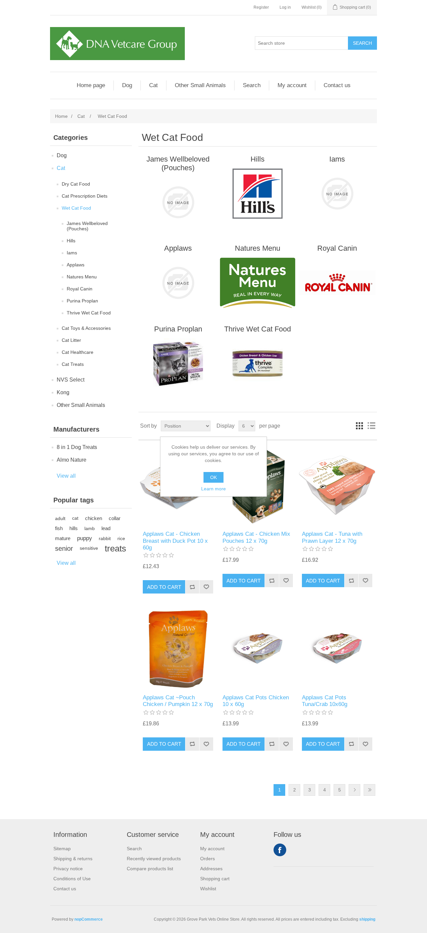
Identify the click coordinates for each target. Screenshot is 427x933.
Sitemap (62, 848)
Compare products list (150, 868)
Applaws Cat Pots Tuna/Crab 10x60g (324, 700)
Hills (71, 240)
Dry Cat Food (76, 184)
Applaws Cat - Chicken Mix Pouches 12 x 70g (256, 537)
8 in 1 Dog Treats (77, 447)
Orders (207, 858)
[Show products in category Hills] (257, 194)
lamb (89, 528)
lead (105, 528)
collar (114, 518)
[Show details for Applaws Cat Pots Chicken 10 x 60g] (257, 648)
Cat (153, 85)
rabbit (105, 538)
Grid (359, 426)
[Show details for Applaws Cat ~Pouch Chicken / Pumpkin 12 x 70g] (178, 648)
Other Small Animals (200, 85)
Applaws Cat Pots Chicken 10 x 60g (256, 700)
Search (252, 85)
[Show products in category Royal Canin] (337, 283)
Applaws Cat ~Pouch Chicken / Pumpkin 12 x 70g (178, 700)
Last (369, 790)
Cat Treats (73, 364)
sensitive (89, 548)
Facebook (280, 850)
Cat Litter (71, 340)
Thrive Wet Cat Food (89, 312)
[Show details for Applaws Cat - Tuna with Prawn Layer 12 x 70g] (337, 485)
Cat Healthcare (77, 352)
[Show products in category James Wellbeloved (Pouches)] (178, 202)
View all (66, 476)
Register (261, 7)
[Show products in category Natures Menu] (257, 283)
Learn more (213, 488)
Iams (72, 252)
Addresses (211, 868)
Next (354, 790)
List (371, 426)
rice (121, 538)
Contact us (337, 85)
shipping (367, 919)
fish (59, 528)
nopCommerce (88, 919)
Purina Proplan (82, 300)
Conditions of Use (72, 878)
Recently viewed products (154, 858)
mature (62, 538)
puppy (84, 538)
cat (75, 518)
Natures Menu (82, 276)
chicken (93, 518)
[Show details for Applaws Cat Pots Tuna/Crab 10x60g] (337, 648)
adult (60, 518)
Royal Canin (79, 288)
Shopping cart (215, 878)
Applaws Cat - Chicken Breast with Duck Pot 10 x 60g (175, 541)
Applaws (75, 264)
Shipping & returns (72, 858)
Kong (63, 392)
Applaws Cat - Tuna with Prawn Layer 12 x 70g (332, 537)
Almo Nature (71, 460)
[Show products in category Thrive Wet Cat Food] (257, 363)
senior (64, 548)
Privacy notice (68, 868)
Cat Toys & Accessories (86, 328)
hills (73, 528)
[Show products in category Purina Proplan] (178, 363)
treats (115, 548)
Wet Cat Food (76, 208)
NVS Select (70, 380)
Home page (91, 85)
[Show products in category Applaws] (178, 283)
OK (213, 477)
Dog (127, 85)
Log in (285, 7)
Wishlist (208, 888)
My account (292, 85)
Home (61, 116)
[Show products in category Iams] (337, 194)
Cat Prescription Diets (84, 196)
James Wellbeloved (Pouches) (87, 226)
